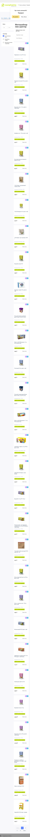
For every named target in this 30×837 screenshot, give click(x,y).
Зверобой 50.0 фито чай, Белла (20, 473)
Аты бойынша (19, 38)
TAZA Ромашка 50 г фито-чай (21, 211)
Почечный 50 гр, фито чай (20, 368)
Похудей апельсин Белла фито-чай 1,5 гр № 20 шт (20, 316)
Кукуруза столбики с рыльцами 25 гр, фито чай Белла (20, 761)
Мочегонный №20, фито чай (20, 629)
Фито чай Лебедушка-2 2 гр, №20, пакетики (21, 421)
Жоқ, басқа (24, 16)
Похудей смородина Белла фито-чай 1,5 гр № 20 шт (20, 395)
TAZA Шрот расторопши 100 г (21, 238)
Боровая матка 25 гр (19, 707)
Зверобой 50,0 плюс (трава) (20, 812)
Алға (24, 830)
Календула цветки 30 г (19, 681)
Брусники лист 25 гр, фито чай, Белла (20, 107)
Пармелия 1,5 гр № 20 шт (20, 54)
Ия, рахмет (15, 16)
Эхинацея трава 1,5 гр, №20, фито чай (20, 447)
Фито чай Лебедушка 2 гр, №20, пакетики (20, 342)
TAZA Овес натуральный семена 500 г (20, 186)
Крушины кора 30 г (18, 263)
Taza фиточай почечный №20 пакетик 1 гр (21, 551)
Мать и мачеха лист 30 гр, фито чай (20, 604)
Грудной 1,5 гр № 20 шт (19, 498)
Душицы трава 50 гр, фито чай (20, 290)
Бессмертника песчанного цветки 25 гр (20, 160)
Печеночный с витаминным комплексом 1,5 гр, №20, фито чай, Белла (21, 526)
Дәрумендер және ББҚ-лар (20, 30)
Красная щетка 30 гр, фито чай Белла (20, 734)
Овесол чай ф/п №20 (19, 786)
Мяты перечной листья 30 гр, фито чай (20, 578)
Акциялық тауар (19, 35)
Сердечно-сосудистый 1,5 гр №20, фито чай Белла (21, 656)
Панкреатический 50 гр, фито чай (21, 81)
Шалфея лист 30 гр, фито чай (21, 133)
